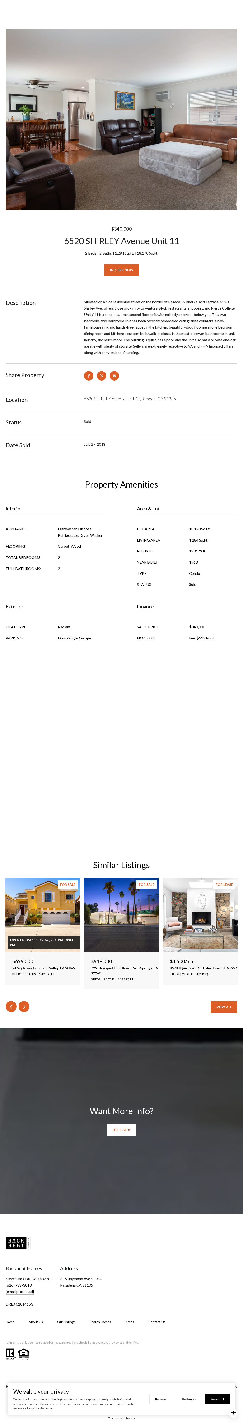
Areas (129, 1322)
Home (10, 1322)
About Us (36, 1322)
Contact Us (156, 1322)
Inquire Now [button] (121, 270)
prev (11, 1006)
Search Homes (100, 1322)
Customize (189, 1399)
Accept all (217, 1399)
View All (224, 1007)
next (24, 1006)
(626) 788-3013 (19, 1285)
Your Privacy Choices (121, 1418)
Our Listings (66, 1322)
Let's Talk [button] (121, 1130)
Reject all (161, 1399)
